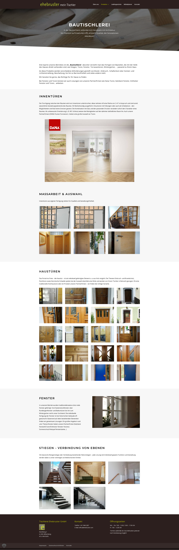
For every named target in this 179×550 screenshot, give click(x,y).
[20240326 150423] (128, 380)
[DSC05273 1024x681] (50, 342)
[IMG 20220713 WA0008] (102, 303)
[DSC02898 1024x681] (50, 361)
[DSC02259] (89, 483)
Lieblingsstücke (116, 4)
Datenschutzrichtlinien (56, 545)
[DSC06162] (89, 509)
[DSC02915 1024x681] (102, 342)
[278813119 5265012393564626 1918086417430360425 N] (124, 483)
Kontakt (137, 4)
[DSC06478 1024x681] (128, 361)
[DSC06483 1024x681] (102, 361)
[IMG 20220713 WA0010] (128, 303)
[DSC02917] (55, 253)
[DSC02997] (89, 253)
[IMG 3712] (124, 228)
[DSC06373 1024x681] (50, 323)
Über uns (96, 4)
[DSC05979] (55, 509)
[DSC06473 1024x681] (50, 380)
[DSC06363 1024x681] (102, 323)
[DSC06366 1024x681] (76, 323)
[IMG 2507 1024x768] (76, 361)
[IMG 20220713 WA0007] (76, 303)
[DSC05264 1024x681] (76, 342)
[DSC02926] (124, 253)
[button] (4, 546)
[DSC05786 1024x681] (128, 323)
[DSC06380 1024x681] (76, 380)
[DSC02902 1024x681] (128, 342)
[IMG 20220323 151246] (50, 303)
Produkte (104, 4)
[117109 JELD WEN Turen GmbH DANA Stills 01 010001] (89, 181)
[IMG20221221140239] (55, 228)
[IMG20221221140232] (89, 228)
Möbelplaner (128, 4)
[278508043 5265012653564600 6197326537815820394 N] (55, 483)
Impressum (42, 545)
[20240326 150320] (102, 380)
